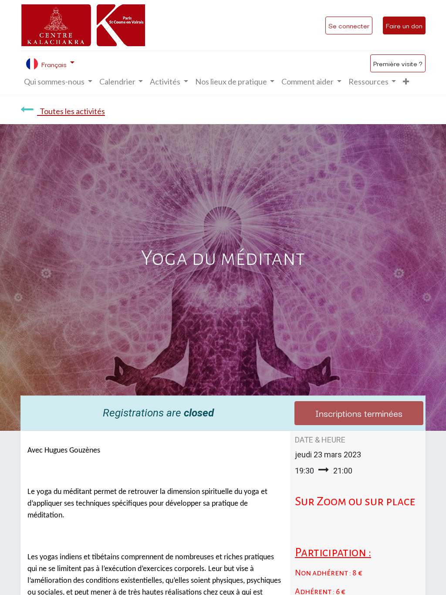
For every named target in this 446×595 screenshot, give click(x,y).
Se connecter (348, 25)
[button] (405, 81)
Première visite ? (397, 63)
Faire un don (404, 25)
